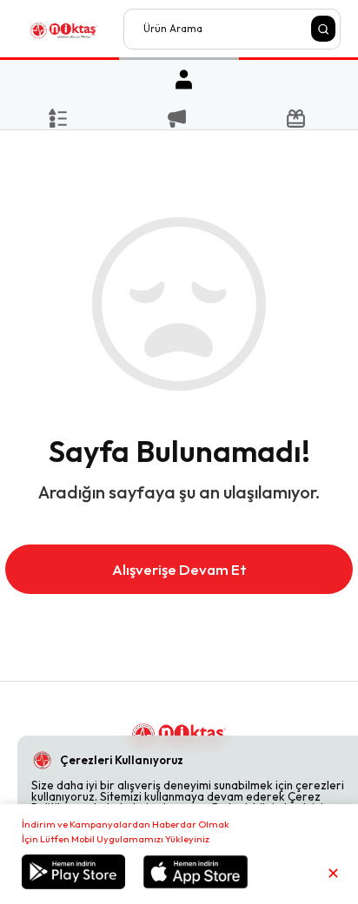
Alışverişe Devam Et (179, 569)
